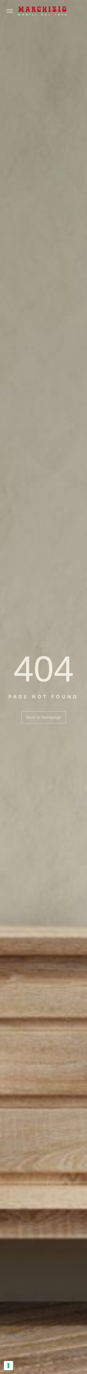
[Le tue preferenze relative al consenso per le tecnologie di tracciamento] (8, 1365)
